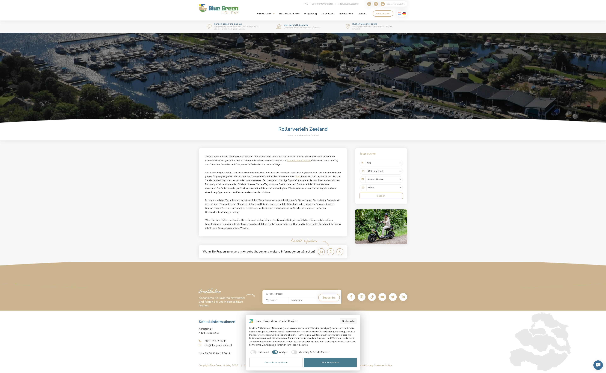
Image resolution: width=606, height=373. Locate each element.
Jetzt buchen (383, 13)
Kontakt (361, 13)
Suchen (381, 195)
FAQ (306, 3)
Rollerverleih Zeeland (348, 3)
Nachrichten (346, 13)
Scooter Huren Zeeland (299, 160)
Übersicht (349, 321)
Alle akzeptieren (330, 362)
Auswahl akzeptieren (276, 362)
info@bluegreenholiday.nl (218, 345)
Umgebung (310, 13)
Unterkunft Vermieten (322, 3)
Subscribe (329, 298)
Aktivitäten (327, 13)
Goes (298, 176)
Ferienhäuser (264, 13)
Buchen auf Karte (289, 13)
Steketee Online (383, 365)
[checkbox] (259, 352)
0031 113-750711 (216, 341)
